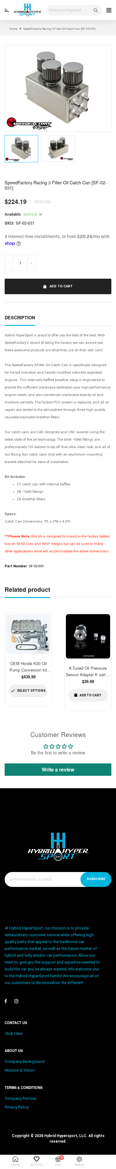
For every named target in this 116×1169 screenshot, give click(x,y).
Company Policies (21, 1098)
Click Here (14, 1033)
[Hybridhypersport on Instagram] (16, 1001)
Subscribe (96, 879)
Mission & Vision (20, 1070)
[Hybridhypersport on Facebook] (6, 1001)
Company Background (25, 1061)
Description (20, 317)
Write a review (58, 769)
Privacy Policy (16, 1107)
